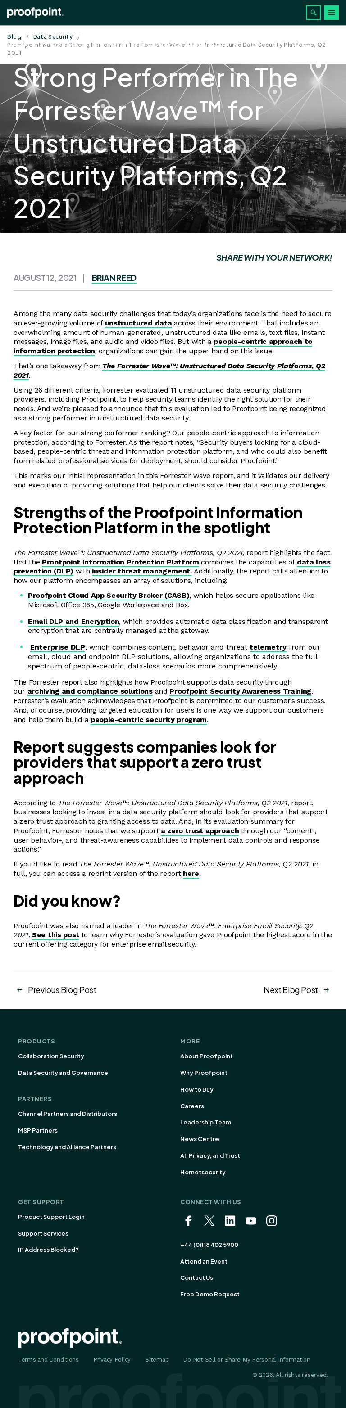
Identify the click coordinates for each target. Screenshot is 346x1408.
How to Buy (197, 1089)
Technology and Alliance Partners (67, 1147)
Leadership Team (205, 1122)
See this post (55, 934)
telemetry (268, 647)
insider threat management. (142, 571)
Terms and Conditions (48, 1359)
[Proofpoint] (35, 12)
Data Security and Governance (63, 1072)
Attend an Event (204, 1261)
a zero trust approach (200, 830)
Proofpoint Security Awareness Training (240, 691)
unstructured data (138, 323)
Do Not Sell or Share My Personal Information (246, 1359)
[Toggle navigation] (331, 12)
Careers (192, 1106)
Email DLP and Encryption (73, 621)
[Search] (313, 12)
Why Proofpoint (204, 1072)
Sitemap (156, 1359)
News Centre (199, 1138)
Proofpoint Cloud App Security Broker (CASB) (108, 595)
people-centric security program (149, 719)
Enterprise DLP (57, 647)
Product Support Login (51, 1216)
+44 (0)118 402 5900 (209, 1244)
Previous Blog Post (62, 989)
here (191, 873)
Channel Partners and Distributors (67, 1113)
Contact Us (196, 1277)
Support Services (43, 1233)
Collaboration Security (51, 1056)
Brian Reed (114, 277)
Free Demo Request (210, 1294)
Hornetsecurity (203, 1172)
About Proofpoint (206, 1056)
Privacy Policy (112, 1359)
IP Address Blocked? (48, 1249)
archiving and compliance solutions (90, 691)
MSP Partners (38, 1130)
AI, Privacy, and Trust (210, 1155)
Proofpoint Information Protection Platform (120, 562)
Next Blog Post (291, 989)
